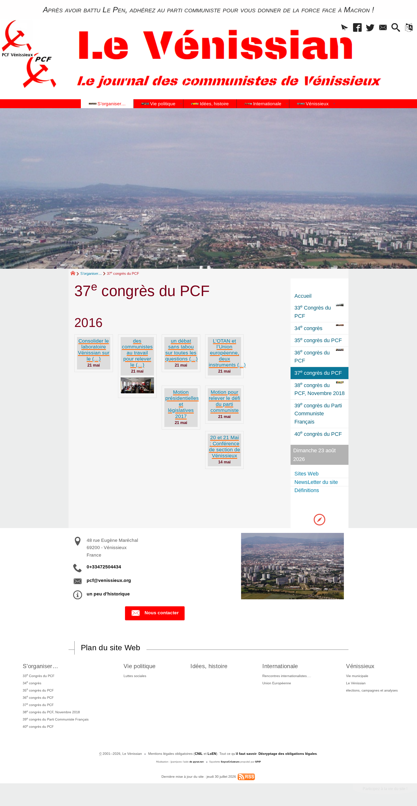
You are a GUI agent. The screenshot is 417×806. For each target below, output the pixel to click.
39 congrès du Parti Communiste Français (56, 719)
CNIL (199, 754)
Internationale (280, 666)
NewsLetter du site (316, 482)
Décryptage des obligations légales (287, 754)
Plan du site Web (110, 647)
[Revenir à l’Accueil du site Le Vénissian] (17, 38)
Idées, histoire (208, 666)
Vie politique (139, 666)
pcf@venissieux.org (109, 580)
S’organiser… (91, 273)
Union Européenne (276, 683)
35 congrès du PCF (38, 690)
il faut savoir (246, 754)
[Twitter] (370, 28)
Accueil (303, 296)
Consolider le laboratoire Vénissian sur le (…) (93, 350)
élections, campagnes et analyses (372, 690)
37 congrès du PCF (38, 704)
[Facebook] (357, 28)
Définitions (306, 490)
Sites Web (306, 474)
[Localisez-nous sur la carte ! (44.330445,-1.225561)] (319, 519)
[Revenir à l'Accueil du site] (74, 273)
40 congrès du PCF (38, 726)
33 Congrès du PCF (39, 675)
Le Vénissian (356, 683)
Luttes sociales (135, 676)
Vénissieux (360, 666)
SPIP (258, 761)
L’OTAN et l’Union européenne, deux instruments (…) (227, 353)
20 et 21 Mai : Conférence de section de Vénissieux (224, 446)
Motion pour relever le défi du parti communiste (224, 401)
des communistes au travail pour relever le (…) (137, 353)
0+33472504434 (104, 566)
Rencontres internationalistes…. (286, 676)
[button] (344, 28)
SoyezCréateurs (230, 761)
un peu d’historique (108, 593)
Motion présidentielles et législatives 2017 (182, 404)
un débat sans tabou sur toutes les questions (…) (181, 350)
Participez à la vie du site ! (385, 789)
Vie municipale (357, 676)
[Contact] (383, 28)
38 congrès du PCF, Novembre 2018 (51, 712)
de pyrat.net (196, 761)
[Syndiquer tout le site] (246, 776)
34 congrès (32, 682)
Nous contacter (162, 612)
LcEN (212, 754)
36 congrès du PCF (38, 697)
